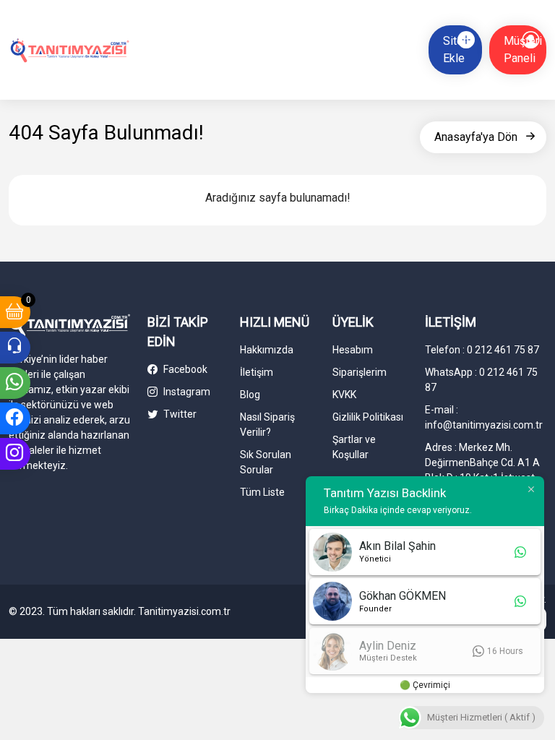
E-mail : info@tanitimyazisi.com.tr (484, 417)
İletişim (256, 372)
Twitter (179, 414)
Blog (250, 394)
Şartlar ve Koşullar (354, 447)
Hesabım (352, 350)
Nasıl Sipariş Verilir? (267, 424)
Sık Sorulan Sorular (265, 462)
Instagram (185, 391)
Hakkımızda (266, 350)
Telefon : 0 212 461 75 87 (482, 350)
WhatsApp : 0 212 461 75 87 (481, 379)
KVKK (344, 394)
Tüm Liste (262, 492)
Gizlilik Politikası (367, 417)
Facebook (184, 369)
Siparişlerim (359, 372)
